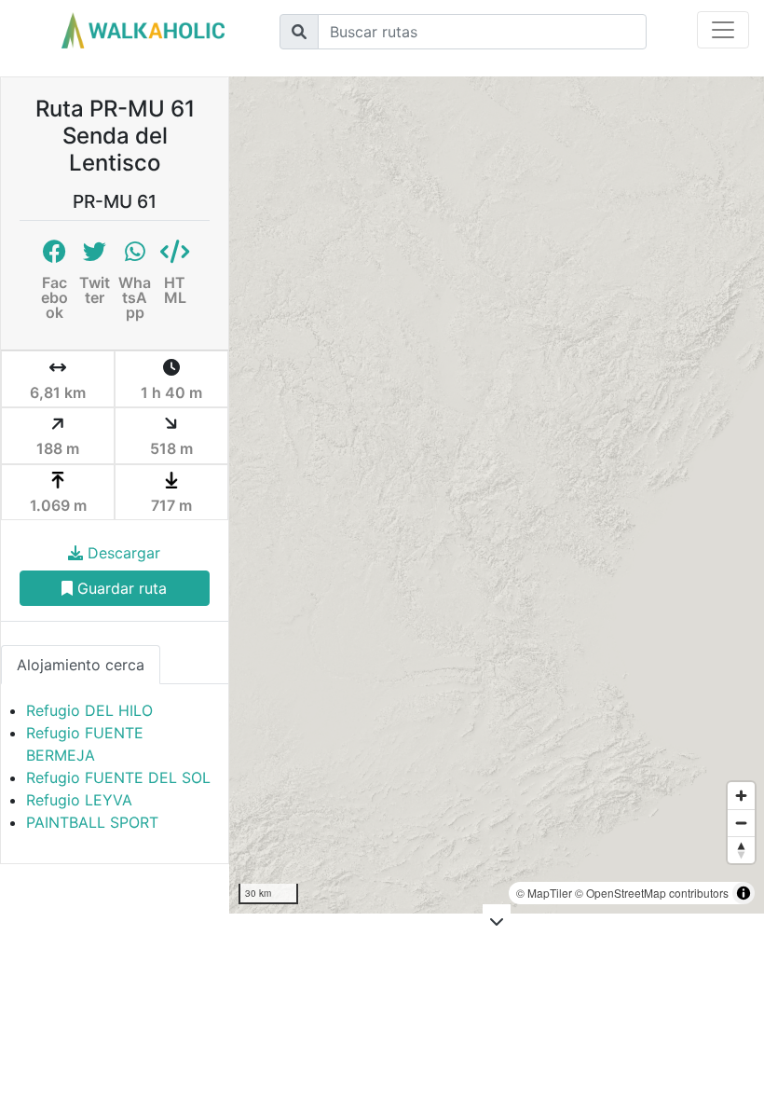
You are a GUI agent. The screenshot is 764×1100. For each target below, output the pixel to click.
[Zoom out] (741, 822)
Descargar (121, 552)
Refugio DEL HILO (89, 710)
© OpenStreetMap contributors (652, 893)
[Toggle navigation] (723, 29)
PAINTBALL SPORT (92, 822)
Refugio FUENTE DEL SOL (118, 777)
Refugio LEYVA (79, 800)
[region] (496, 495)
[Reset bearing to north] (741, 849)
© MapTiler (544, 893)
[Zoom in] (741, 795)
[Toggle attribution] (743, 893)
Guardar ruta (120, 588)
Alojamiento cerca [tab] (80, 664)
